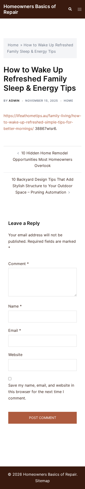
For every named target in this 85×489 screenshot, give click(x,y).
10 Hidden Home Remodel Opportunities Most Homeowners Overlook (42, 159)
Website (15, 354)
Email (14, 330)
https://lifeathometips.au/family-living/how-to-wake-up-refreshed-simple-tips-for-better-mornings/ (42, 122)
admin (14, 100)
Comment (18, 263)
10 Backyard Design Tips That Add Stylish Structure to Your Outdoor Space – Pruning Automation (42, 186)
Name (15, 306)
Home (13, 45)
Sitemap (42, 480)
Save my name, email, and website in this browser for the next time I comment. (41, 391)
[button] (70, 9)
